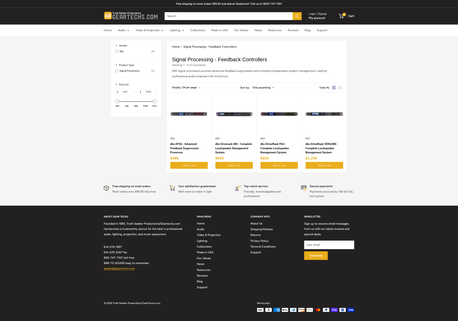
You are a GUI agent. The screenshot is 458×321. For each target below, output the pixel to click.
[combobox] (229, 16)
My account (317, 18)
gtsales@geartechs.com (119, 268)
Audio (121, 30)
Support (322, 30)
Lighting (175, 30)
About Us (256, 223)
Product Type (126, 65)
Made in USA (219, 30)
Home (108, 30)
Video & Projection (148, 30)
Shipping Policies (261, 229)
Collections (197, 30)
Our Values (241, 30)
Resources (274, 30)
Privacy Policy (259, 241)
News (258, 30)
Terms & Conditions (263, 246)
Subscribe (316, 255)
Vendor (123, 45)
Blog (307, 30)
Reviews (293, 30)
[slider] (117, 101)
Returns (255, 235)
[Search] (297, 16)
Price (124, 84)
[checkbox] (135, 51)
